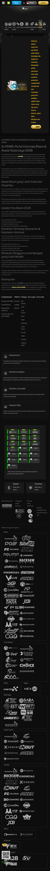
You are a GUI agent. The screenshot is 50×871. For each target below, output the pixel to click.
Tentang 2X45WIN (7, 301)
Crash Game (32, 28)
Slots (10, 27)
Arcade (36, 27)
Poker (40, 27)
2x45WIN (20, 156)
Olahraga (27, 27)
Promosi (17, 301)
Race (18, 27)
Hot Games (6, 28)
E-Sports (44, 28)
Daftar (43, 3)
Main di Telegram (16, 2)
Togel (22, 27)
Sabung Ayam (23, 344)
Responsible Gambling (5, 309)
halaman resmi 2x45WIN (18, 287)
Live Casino (14, 28)
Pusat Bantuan (6, 305)
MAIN (37, 127)
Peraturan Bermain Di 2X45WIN (7, 315)
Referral (16, 308)
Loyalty (16, 305)
